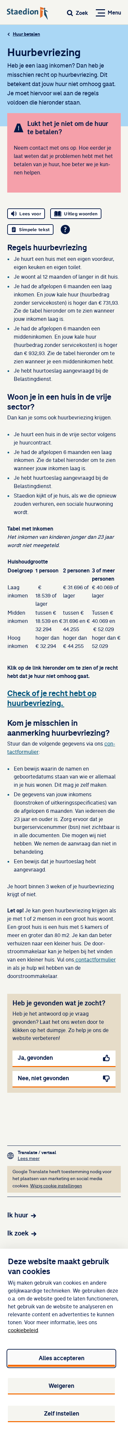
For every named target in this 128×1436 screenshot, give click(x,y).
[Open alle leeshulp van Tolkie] (65, 229)
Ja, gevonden (35, 1057)
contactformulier (95, 959)
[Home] (27, 13)
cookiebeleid (23, 1330)
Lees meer (37, 1158)
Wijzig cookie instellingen (56, 1186)
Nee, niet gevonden (43, 1078)
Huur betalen (26, 34)
